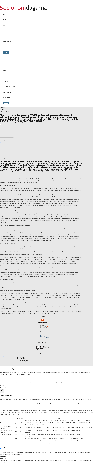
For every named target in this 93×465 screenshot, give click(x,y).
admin (1, 109)
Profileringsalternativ (11, 86)
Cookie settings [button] (4, 387)
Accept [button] (10, 387)
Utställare (5, 81)
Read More (2, 385)
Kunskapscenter (7, 92)
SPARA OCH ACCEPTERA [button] (6, 464)
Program (5, 70)
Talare (4, 75)
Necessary (4, 448)
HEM (4, 65)
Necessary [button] (2, 447)
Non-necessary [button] (3, 456)
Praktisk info (6, 97)
